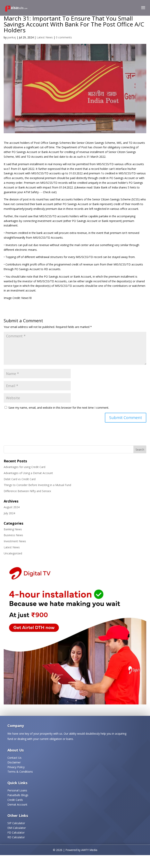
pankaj (11, 37)
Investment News (15, 541)
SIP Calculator (16, 823)
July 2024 (9, 513)
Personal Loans (17, 790)
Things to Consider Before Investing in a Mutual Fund (37, 485)
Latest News (45, 37)
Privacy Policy (16, 767)
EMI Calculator (16, 828)
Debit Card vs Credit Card (20, 479)
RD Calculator (16, 837)
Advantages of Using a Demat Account (28, 473)
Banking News (13, 529)
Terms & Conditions (20, 771)
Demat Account (17, 804)
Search (140, 449)
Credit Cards (15, 800)
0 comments (64, 37)
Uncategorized (13, 553)
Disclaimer (14, 762)
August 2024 (12, 507)
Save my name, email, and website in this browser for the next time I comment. (58, 407)
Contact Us (14, 758)
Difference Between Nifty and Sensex (27, 491)
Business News (13, 535)
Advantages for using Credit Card (24, 467)
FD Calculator (16, 832)
